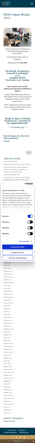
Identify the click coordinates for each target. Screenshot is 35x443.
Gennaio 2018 (8, 392)
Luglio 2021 (7, 306)
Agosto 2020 (7, 332)
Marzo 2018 (7, 387)
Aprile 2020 (7, 337)
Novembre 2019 (8, 346)
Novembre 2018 (8, 372)
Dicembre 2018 (8, 369)
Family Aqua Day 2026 (10, 161)
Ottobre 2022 (7, 280)
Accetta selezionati (17, 252)
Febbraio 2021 (8, 317)
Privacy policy (11, 430)
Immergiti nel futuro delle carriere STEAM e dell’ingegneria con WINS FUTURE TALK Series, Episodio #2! (17, 180)
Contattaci (7, 141)
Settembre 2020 (8, 329)
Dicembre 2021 (8, 294)
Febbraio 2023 (8, 271)
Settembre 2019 (8, 352)
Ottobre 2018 (7, 375)
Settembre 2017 (8, 404)
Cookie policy (21, 430)
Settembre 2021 (8, 303)
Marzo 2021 (7, 314)
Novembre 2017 (8, 398)
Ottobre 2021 (7, 300)
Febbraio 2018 (8, 389)
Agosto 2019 (7, 355)
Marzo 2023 (7, 268)
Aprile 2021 (7, 311)
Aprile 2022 (7, 285)
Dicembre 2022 (8, 274)
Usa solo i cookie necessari (17, 258)
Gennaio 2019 (8, 366)
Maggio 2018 (7, 381)
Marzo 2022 (7, 288)
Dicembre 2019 (8, 343)
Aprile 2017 (7, 413)
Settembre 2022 (8, 283)
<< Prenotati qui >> (17, 127)
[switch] (30, 222)
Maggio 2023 (7, 262)
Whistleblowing (24, 432)
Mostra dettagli (24, 241)
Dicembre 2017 (8, 395)
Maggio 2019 (7, 358)
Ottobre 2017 (7, 401)
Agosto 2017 (7, 407)
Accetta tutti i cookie (17, 247)
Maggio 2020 (7, 335)
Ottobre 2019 (7, 349)
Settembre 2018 (8, 378)
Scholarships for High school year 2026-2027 (17, 164)
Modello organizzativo (10, 432)
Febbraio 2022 (8, 291)
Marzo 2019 (7, 363)
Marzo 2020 (7, 340)
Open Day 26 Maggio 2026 (12, 174)
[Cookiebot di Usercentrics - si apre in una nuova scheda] (25, 184)
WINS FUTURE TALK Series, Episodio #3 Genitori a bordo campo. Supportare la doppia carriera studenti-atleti (16, 170)
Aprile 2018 (7, 384)
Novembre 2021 (8, 297)
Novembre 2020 (8, 323)
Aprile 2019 (7, 361)
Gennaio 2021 (8, 320)
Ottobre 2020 (8, 326)
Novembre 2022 (8, 277)
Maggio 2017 (7, 410)
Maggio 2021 (7, 309)
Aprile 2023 (7, 265)
